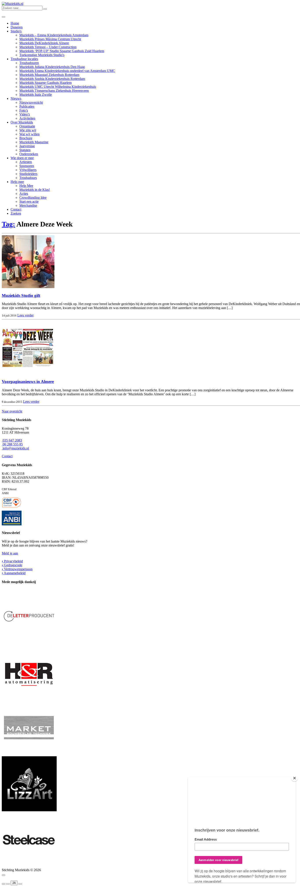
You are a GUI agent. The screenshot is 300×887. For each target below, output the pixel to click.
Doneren (17, 27)
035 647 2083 (12, 440)
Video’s (24, 114)
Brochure (25, 138)
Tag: (8, 224)
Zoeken (16, 213)
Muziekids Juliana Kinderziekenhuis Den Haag (52, 67)
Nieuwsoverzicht (31, 102)
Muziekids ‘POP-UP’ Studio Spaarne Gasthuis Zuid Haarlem (61, 51)
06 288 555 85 (12, 444)
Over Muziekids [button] (22, 122)
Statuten (25, 150)
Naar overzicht (12, 411)
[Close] (294, 778)
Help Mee (26, 186)
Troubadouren (29, 63)
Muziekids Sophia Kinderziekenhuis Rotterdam (52, 79)
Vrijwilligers (27, 170)
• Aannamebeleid (13, 573)
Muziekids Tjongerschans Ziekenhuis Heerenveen (54, 90)
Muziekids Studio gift (21, 295)
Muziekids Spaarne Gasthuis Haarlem (45, 83)
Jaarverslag (27, 146)
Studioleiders (28, 174)
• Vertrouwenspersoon (17, 569)
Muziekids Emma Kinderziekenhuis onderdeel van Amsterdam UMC (67, 71)
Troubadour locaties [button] (24, 59)
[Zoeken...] (45, 9)
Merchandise (28, 205)
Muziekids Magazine (33, 142)
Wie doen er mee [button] (22, 158)
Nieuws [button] (16, 98)
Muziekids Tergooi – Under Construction (47, 47)
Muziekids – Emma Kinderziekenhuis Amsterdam (53, 35)
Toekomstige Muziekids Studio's (41, 55)
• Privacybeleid (12, 561)
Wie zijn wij (27, 130)
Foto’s (23, 110)
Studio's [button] (16, 31)
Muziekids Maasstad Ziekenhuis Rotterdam (49, 75)
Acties (23, 193)
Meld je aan (10, 553)
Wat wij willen (29, 134)
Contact (16, 209)
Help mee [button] (17, 182)
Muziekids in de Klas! (34, 189)
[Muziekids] (12, 4)
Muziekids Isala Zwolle (35, 94)
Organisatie (27, 126)
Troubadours (28, 178)
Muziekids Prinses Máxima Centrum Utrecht (50, 39)
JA (14, 883)
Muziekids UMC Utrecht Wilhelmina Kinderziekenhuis (57, 86)
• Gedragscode (12, 565)
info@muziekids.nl (15, 448)
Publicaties (26, 106)
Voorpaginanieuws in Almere (28, 381)
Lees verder (25, 315)
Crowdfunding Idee (33, 197)
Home (15, 23)
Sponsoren (26, 166)
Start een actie (29, 201)
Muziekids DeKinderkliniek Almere (44, 43)
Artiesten (25, 162)
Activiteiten (27, 118)
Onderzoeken (28, 154)
